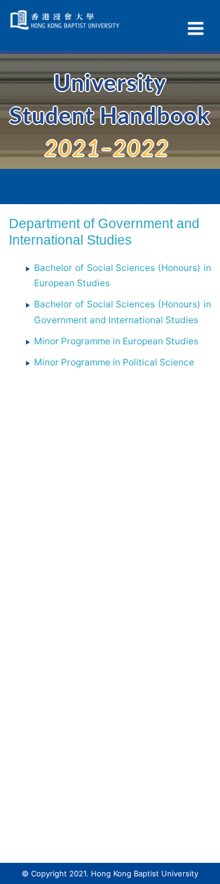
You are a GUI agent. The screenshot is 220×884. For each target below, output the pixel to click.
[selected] (66, 20)
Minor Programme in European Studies (116, 341)
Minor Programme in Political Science (114, 362)
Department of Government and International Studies (104, 232)
